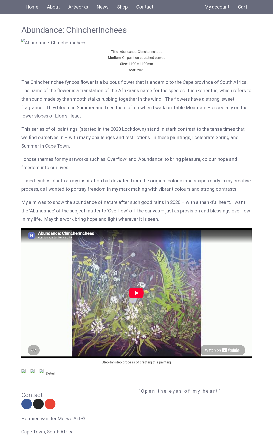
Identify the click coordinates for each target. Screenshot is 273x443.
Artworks (78, 7)
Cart (242, 7)
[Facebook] (26, 404)
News (103, 7)
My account (217, 7)
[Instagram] (38, 404)
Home (32, 7)
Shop (122, 7)
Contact (144, 7)
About (53, 7)
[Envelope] (50, 404)
